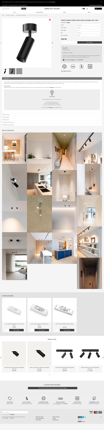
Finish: (62, 25)
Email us (73, 59)
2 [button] (51, 374)
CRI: (62, 32)
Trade (64, 12)
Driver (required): (64, 35)
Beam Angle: (63, 30)
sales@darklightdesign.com (96, 5)
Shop (14, 12)
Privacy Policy (38, 419)
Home (3, 15)
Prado (68, 22)
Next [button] (52, 42)
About (89, 12)
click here (53, 1)
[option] (26, 43)
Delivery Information (39, 416)
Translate (12, 414)
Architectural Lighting (10, 15)
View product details (66, 71)
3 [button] (53, 374)
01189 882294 (5, 418)
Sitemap (54, 418)
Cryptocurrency (55, 419)
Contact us (52, 87)
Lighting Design (39, 12)
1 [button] (49, 374)
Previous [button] (1, 42)
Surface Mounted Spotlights (21, 15)
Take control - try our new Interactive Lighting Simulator (14, 5)
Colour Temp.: (63, 27)
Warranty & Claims (56, 416)
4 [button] (54, 374)
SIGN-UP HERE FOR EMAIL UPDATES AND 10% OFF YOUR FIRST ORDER (53, 388)
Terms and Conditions (40, 418)
